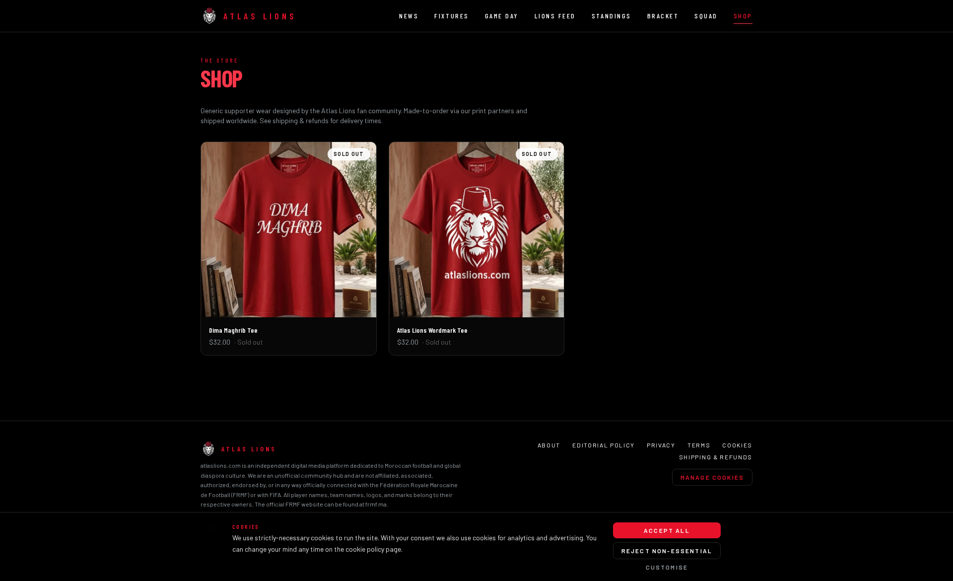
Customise (667, 567)
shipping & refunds (300, 120)
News (408, 15)
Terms (698, 444)
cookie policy (364, 549)
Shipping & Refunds (715, 456)
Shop (743, 15)
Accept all (667, 530)
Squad (706, 15)
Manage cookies (712, 477)
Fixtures (451, 15)
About (549, 444)
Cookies (737, 444)
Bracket (663, 15)
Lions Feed (555, 15)
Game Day (502, 15)
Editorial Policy (603, 444)
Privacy (661, 444)
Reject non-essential (666, 550)
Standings (611, 15)
